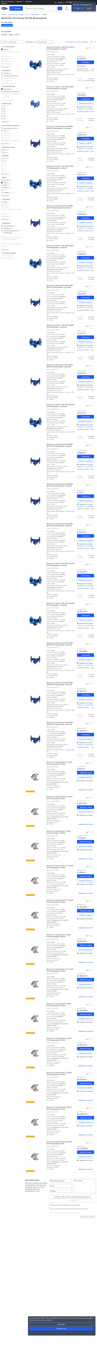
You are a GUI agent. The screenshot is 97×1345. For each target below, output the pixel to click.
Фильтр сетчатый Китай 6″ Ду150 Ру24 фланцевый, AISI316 (59, 1039)
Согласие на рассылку (81, 1208)
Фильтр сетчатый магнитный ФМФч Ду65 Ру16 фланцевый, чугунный (60, 286)
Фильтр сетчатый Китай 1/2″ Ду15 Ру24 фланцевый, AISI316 (59, 763)
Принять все (61, 1329)
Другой (89, 8)
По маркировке (7, 25)
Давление (5, 155)
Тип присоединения (8, 86)
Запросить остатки (85, 790)
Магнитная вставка (8, 147)
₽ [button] (85, 59)
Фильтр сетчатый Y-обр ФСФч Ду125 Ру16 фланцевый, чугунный (60, 48)
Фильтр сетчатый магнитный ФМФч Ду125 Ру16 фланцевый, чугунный (60, 485)
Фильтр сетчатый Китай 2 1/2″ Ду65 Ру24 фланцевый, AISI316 (60, 970)
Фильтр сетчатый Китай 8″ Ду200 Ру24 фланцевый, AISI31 (59, 1143)
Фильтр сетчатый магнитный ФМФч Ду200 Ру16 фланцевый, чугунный (60, 644)
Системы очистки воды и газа (18, 14)
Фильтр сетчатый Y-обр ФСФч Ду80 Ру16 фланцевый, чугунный (60, 326)
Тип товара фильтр (8, 46)
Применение (6, 223)
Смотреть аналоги (86, 103)
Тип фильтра (6, 70)
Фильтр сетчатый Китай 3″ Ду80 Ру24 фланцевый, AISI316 (59, 1004)
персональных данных (74, 1205)
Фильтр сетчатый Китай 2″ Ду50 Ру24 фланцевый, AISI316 (59, 935)
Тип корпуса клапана (9, 253)
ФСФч (17, 34)
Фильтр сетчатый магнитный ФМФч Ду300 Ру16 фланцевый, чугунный (60, 723)
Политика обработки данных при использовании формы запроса (64, 1212)
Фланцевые (35, 14)
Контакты (4, 3)
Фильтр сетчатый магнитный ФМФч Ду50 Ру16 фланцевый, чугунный (60, 207)
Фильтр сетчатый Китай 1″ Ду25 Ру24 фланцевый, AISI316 (59, 832)
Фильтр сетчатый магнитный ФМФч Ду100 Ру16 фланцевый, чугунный (60, 445)
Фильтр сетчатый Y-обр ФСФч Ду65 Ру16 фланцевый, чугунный (60, 246)
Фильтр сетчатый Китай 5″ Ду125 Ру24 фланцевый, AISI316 (59, 1108)
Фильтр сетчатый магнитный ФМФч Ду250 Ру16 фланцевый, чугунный (60, 683)
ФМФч (11, 34)
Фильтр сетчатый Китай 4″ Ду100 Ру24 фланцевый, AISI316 (59, 1073)
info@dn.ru (60, 2)
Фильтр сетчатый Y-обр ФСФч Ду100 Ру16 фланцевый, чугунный (60, 405)
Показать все (5, 67)
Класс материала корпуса (10, 125)
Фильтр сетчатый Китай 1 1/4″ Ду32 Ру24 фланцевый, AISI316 (60, 866)
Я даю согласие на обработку (65, 1205)
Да (78, 8)
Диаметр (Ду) (6, 103)
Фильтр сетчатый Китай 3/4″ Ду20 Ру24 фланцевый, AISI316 (59, 797)
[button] (20, 1)
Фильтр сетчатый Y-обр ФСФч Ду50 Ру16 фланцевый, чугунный (60, 167)
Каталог (18, 8)
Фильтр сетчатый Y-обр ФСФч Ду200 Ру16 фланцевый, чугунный (61, 604)
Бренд (4, 177)
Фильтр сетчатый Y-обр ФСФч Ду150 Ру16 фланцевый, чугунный (60, 564)
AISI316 (4, 34)
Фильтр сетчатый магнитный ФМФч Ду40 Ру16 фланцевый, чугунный (60, 127)
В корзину (85, 62)
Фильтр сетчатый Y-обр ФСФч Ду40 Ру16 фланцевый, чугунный (60, 87)
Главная (3, 14)
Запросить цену (86, 773)
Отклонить (61, 1324)
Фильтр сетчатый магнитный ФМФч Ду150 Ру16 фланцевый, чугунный (60, 525)
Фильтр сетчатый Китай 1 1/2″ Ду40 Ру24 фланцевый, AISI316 (60, 901)
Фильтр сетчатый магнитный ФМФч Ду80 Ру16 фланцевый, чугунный (60, 366)
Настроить (61, 1333)
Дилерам (29, 1)
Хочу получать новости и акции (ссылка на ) (69, 1208)
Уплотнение (6, 199)
